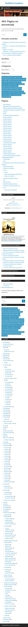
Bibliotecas (5, 355)
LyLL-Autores (7, 466)
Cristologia (5, 408)
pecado (19, 89)
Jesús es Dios (8, 533)
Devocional (5, 410)
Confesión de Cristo (9, 590)
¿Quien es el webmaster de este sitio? (13, 174)
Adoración (7, 544)
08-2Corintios (8, 390)
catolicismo (23, 78)
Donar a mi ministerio (9, 176)
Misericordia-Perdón (9, 598)
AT (4, 367)
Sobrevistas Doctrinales (9, 584)
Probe (15, 91)
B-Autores (6, 449)
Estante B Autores (7, 119)
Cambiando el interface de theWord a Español (14, 110)
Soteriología (7, 586)
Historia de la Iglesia (7, 432)
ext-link (18, 84)
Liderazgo (7, 561)
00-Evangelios (8, 382)
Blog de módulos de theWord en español (12, 108)
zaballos (4, 96)
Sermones (6, 486)
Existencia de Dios (9, 610)
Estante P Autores (7, 146)
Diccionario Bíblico (9, 496)
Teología (5, 511)
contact (5, 111)
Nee (11, 89)
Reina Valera (21, 91)
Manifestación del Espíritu (10, 583)
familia (22, 84)
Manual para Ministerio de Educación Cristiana (13, 250)
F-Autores (6, 456)
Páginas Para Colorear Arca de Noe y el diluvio (13, 262)
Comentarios (6, 365)
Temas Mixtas (6, 509)
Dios (15, 80)
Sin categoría (6, 505)
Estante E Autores (7, 124)
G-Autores (6, 458)
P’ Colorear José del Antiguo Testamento (12, 264)
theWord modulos (14, 3)
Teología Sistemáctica (20, 93)
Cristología (6, 526)
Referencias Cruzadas (9, 500)
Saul (5, 362)
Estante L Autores (7, 137)
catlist (17, 78)
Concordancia (7, 492)
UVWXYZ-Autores (8, 481)
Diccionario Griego (9, 498)
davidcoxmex (13, 203)
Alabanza (7, 546)
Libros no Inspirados (9, 523)
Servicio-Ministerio (9, 565)
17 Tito (6, 397)
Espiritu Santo (6, 421)
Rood (3, 93)
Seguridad (7, 602)
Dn (24, 80)
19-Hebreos (7, 399)
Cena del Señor (8, 551)
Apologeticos (6, 346)
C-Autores (6, 451)
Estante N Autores (7, 141)
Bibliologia (12, 78)
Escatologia (5, 417)
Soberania (7, 613)
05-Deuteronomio (9, 371)
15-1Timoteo (7, 396)
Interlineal (4, 89)
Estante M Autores (7, 139)
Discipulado (5, 413)
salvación (8, 93)
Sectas (12, 93)
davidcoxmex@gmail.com (14, 204)
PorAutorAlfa (6, 445)
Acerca (4, 170)
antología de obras (8, 439)
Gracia (6, 595)
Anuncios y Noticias (7, 344)
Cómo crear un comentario (10, 189)
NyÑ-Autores (7, 471)
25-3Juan (7, 404)
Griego (16, 85)
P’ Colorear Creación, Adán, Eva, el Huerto (12, 267)
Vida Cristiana (14, 95)
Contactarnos (6, 285)
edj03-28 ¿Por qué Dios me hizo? (10, 248)
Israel (4, 434)
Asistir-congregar (9, 548)
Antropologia (12, 76)
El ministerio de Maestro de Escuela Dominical (13, 260)
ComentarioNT (10, 80)
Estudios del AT (5, 84)
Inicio (4, 161)
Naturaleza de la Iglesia (10, 563)
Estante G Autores (7, 128)
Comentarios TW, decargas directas (11, 185)
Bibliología (5, 353)
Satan (4, 502)
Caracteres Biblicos (7, 360)
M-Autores (6, 468)
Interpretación (8, 522)
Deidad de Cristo (9, 530)
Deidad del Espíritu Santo (10, 540)
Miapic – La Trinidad (8, 49)
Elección (7, 592)
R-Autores (6, 476)
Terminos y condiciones (8, 168)
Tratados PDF (6, 617)
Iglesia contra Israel (9, 558)
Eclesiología (7, 542)
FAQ (4, 180)
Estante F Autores (7, 126)
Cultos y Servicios (9, 554)
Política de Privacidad (8, 284)
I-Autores (6, 461)
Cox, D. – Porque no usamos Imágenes (12, 55)
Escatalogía (6, 567)
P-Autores (6, 475)
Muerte (6, 571)
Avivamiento (8, 588)
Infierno (6, 419)
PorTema (5, 484)
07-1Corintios (8, 389)
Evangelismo (12, 84)
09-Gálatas (7, 392)
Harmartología (7, 576)
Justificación (8, 597)
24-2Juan (7, 402)
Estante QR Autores (7, 148)
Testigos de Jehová (6, 95)
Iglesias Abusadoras (9, 560)
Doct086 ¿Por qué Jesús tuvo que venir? (10, 236)
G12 (4, 429)
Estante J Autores (7, 133)
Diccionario (5, 411)
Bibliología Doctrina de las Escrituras (11, 106)
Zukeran (9, 96)
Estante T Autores (7, 151)
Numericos (6, 470)
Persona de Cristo (9, 536)
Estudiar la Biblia (9, 518)
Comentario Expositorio (9, 378)
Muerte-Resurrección (10, 535)
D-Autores (6, 452)
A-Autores (6, 447)
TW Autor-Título (7, 182)
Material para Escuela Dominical (11, 245)
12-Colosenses (8, 394)
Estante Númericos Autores (9, 142)
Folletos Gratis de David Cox (10, 270)
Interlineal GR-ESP (8, 351)
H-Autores (6, 459)
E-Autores (6, 454)
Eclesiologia (6, 415)
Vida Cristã (5, 621)
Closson (4, 80)
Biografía (5, 357)
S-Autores (6, 478)
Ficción (4, 427)
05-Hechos (7, 385)
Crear (4, 187)
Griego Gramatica (7, 430)
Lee (8, 89)
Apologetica (19, 76)
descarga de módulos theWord (10, 178)
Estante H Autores (7, 130)
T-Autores (6, 480)
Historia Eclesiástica (6, 87)
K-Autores (6, 464)
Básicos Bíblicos (7, 104)
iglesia (13, 87)
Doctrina (4, 82)
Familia (4, 425)
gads (3, 85)
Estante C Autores (7, 120)
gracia (12, 85)
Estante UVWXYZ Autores (9, 153)
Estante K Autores (7, 135)
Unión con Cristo (9, 603)
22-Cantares (7, 376)
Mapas (4, 436)
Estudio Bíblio (18, 82)
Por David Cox (5, 91)
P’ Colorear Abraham (8, 265)
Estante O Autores (7, 144)
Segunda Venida (8, 572)
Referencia (5, 490)
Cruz (6, 528)
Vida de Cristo (8, 538)
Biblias (4, 347)
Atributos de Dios (9, 608)
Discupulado (20, 80)
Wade (20, 95)
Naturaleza (7, 611)
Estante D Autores (7, 122)
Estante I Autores (7, 131)
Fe (5, 593)
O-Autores (6, 473)
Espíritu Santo (10, 82)
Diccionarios (7, 494)
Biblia (7, 78)
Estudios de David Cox (8, 275)
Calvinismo (5, 358)
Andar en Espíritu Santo (9, 423)
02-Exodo (7, 369)
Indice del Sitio (6, 159)
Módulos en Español (7, 437)
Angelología (5, 76)
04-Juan (7, 384)
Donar (4, 113)
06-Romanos (8, 387)
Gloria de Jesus (8, 531)
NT (4, 380)
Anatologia (5, 342)
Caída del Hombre (9, 579)
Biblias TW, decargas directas (10, 183)
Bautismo (7, 549)
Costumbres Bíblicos (8, 406)
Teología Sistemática (8, 512)
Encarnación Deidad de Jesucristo (11, 115)
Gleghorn (7, 85)
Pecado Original (8, 580)
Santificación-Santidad (10, 600)
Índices (5, 172)
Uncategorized (6, 619)
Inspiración (18, 87)
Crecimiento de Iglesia (10, 553)
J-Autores (6, 463)
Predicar (11, 91)
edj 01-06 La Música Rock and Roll (11, 255)
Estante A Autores (7, 117)
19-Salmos (7, 372)
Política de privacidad (8, 166)
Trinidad (6, 615)
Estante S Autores (7, 150)
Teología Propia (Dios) (9, 606)
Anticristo (7, 569)
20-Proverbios (8, 374)
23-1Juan (7, 401)
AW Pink (3, 78)
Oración (15, 89)
